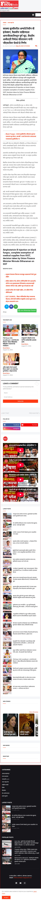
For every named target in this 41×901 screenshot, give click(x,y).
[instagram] (24, 883)
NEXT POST (5, 413)
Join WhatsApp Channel (28, 310)
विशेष (3, 787)
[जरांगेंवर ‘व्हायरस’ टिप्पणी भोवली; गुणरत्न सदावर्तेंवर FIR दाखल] (6, 828)
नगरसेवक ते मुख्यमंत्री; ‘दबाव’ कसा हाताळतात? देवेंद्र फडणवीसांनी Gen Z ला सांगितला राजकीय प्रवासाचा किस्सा (25, 570)
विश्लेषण (4, 790)
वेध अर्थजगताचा (5, 793)
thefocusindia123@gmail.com (23, 877)
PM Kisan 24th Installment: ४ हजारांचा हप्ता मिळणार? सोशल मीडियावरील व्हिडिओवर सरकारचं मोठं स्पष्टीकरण (11, 342)
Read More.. (6, 348)
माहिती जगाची (5, 784)
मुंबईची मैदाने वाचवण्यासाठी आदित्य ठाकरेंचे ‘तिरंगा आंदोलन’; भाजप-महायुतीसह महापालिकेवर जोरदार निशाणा (24, 552)
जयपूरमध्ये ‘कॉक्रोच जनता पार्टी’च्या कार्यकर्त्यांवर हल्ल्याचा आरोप (28, 340)
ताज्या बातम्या (5, 776)
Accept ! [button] (6, 897)
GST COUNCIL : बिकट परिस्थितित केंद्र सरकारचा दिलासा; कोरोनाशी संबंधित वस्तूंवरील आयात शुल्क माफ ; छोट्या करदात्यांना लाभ (21, 299)
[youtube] (20, 883)
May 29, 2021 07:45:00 (23, 46)
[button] (33, 15)
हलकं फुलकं (5, 796)
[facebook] (16, 883)
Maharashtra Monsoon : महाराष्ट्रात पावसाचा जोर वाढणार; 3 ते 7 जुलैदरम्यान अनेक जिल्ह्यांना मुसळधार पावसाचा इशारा (26, 859)
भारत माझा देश (5, 782)
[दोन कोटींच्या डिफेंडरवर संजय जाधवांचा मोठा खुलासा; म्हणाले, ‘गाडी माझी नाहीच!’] (6, 819)
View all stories (33, 712)
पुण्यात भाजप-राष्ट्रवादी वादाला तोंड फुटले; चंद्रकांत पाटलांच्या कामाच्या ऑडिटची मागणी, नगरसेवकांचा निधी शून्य (25, 579)
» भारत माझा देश (10, 22)
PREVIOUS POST (34, 413)
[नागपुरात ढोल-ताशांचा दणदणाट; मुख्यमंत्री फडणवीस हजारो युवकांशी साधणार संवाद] (6, 810)
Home (4, 22)
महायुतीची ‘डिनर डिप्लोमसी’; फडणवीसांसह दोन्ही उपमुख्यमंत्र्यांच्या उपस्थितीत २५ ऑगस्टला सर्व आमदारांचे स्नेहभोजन (24, 643)
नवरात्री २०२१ (5, 779)
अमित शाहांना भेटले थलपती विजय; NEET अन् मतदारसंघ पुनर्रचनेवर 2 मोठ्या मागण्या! (10, 369)
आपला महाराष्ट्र (5, 773)
